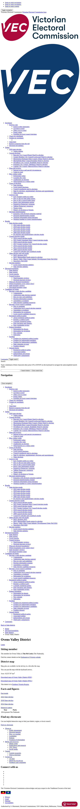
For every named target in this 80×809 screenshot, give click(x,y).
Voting (7, 147)
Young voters (17, 208)
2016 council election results (22, 246)
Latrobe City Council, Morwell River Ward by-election (31, 166)
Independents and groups (21, 354)
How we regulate (15, 734)
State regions (13, 272)
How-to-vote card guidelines (22, 297)
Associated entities (19, 352)
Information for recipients (21, 331)
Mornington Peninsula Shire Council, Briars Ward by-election (33, 159)
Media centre (13, 743)
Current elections (14, 153)
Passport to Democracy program (23, 204)
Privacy (7, 797)
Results (7, 221)
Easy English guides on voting (23, 197)
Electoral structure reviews (22, 280)
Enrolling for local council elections (25, 134)
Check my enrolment (16, 136)
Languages (4, 359)
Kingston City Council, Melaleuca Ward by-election (30, 164)
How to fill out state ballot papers (24, 198)
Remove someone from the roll (19, 144)
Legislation (12, 736)
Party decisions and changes (22, 323)
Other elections (18, 193)
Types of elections (15, 183)
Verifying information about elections (25, 217)
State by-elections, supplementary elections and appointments (33, 191)
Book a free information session (23, 202)
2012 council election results (22, 248)
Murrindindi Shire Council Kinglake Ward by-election (31, 161)
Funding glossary (19, 346)
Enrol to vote (13, 125)
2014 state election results (21, 229)
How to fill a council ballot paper (24, 200)
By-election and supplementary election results (28, 234)
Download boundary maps (18, 287)
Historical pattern (6, 708)
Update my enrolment (16, 138)
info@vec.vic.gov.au (16, 761)
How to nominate (19, 306)
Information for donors (20, 329)
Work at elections (15, 755)
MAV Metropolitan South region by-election (27, 257)
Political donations (15, 327)
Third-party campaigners (21, 355)
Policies (11, 738)
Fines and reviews (15, 168)
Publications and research (17, 745)
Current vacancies (15, 753)
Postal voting (17, 132)
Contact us (8, 757)
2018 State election (7, 700)
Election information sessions (22, 299)
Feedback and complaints (17, 762)
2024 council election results (22, 238)
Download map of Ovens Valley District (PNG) (16, 681)
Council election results (16, 236)
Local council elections (20, 187)
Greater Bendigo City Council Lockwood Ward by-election (32, 157)
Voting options (18, 151)
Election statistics (14, 263)
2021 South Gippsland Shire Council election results (30, 240)
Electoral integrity (15, 732)
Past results (4, 693)
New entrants (17, 333)
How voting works (15, 174)
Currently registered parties (22, 321)
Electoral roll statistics (16, 145)
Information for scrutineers (22, 312)
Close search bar (37, 370)
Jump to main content (12, 6)
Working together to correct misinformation (27, 219)
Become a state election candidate (20, 291)
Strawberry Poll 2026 (20, 261)
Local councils (14, 274)
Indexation (16, 335)
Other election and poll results (19, 253)
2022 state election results (21, 225)
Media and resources (12, 742)
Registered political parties (17, 316)
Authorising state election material (24, 295)
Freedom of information (17, 740)
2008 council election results (22, 250)
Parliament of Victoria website (31, 657)
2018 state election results (21, 227)
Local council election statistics (23, 265)
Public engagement (15, 730)
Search (3, 361)
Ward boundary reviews (21, 278)
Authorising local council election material (27, 308)
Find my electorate (7, 725)
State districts (13, 270)
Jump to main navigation (13, 2)
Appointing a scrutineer (21, 301)
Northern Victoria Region (20, 684)
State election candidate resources (24, 302)
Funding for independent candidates (25, 342)
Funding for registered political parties (25, 338)
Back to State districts (8, 625)
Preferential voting (19, 176)
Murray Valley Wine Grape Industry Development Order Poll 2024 (35, 259)
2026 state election (15, 149)
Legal (7, 799)
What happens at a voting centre (23, 181)
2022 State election (7, 697)
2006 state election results (21, 232)
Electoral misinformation (17, 212)
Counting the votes (19, 178)
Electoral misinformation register (24, 215)
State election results (15, 223)
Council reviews (14, 276)
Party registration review (21, 325)
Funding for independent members (24, 340)
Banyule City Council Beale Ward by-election (28, 155)
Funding (12, 337)
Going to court (18, 172)
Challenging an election (21, 180)
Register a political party (21, 319)
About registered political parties (24, 318)
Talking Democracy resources (23, 206)
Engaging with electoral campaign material (27, 214)
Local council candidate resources (24, 314)
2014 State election (7, 704)
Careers (7, 751)
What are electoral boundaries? (19, 282)
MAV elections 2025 (20, 255)
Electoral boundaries (11, 268)
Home (7, 629)
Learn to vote (13, 195)
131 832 (12, 759)
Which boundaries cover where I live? (21, 284)
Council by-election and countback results (27, 251)
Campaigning (17, 293)
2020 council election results (22, 242)
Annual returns (14, 348)
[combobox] (10, 370)
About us (8, 728)
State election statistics (20, 267)
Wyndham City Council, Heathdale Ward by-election (30, 163)
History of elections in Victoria (23, 210)
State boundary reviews (17, 285)
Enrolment (8, 123)
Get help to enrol (18, 128)
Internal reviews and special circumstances (27, 170)
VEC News (13, 747)
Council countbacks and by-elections (25, 189)
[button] (7, 10)
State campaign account (21, 344)
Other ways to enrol (19, 130)
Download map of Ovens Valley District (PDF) (16, 677)
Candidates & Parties (12, 289)
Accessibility (9, 803)
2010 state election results (21, 231)
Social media (13, 749)
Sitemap (7, 801)
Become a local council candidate (20, 304)
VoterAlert (12, 142)
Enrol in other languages (21, 127)
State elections (18, 185)
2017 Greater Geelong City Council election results (30, 244)
